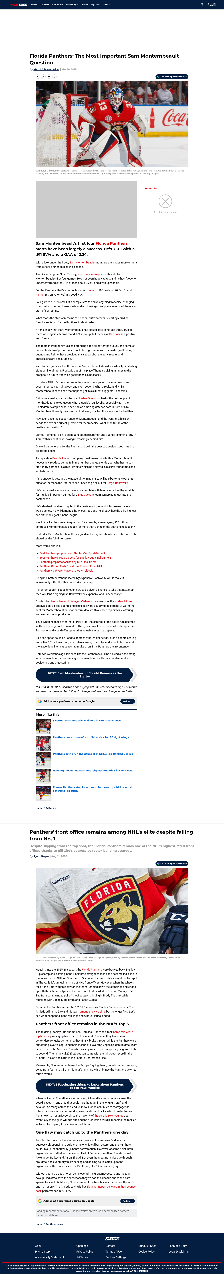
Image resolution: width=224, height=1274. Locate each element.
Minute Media (19, 1265)
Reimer (40, 294)
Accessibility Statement (49, 1257)
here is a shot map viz (90, 274)
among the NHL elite (92, 1011)
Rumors (44, 4)
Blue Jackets (86, 494)
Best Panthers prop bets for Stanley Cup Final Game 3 (72, 553)
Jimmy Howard (59, 601)
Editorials (51, 808)
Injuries (95, 4)
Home (39, 808)
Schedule (57, 4)
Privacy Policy (84, 1251)
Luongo (92, 290)
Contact (110, 1245)
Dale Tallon (59, 458)
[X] (202, 4)
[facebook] (208, 4)
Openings (82, 1245)
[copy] (54, 76)
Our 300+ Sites (147, 1245)
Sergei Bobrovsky (117, 483)
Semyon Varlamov (81, 601)
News (34, 4)
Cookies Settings (115, 1257)
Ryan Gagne (41, 856)
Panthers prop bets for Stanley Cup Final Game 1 (69, 562)
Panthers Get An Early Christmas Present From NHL (71, 566)
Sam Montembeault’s (82, 262)
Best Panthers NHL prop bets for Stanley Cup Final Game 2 (75, 557)
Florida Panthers (112, 243)
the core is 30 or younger (109, 1115)
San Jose (115, 334)
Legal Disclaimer (179, 1251)
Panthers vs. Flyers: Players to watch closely (66, 570)
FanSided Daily (178, 1245)
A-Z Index (82, 1257)
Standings (72, 4)
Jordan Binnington (89, 398)
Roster (84, 4)
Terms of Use (113, 1251)
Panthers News (54, 1224)
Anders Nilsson (123, 601)
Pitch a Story (42, 1251)
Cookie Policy (146, 1251)
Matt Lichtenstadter (46, 69)
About (38, 1245)
